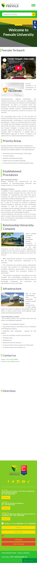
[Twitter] (13, 481)
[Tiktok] (28, 481)
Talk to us (18, 527)
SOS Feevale (18, 539)
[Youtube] (23, 481)
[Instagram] (18, 481)
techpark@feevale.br (13, 361)
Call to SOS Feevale (18, 544)
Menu (33, 5)
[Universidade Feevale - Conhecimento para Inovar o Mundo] (18, 470)
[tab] (29, 560)
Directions (6, 497)
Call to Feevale (18, 532)
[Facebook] (8, 481)
